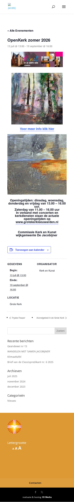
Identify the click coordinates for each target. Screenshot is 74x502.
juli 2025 (12, 376)
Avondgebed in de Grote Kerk (50, 317)
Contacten (35, 482)
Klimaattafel (14, 356)
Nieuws (11, 400)
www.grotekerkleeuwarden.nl (37, 222)
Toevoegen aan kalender (29, 249)
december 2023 (16, 386)
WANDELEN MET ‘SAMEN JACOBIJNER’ (28, 351)
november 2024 (16, 381)
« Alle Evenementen (20, 30)
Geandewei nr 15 (17, 346)
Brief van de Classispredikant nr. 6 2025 (30, 362)
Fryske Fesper (18, 317)
